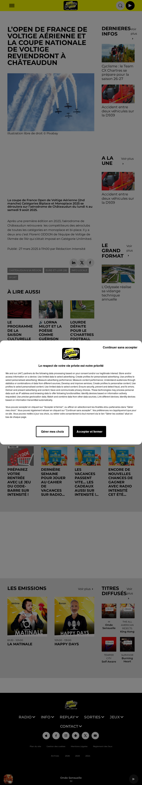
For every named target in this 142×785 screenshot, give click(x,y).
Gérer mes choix (52, 431)
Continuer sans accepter (120, 347)
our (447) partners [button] (23, 373)
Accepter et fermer (89, 431)
